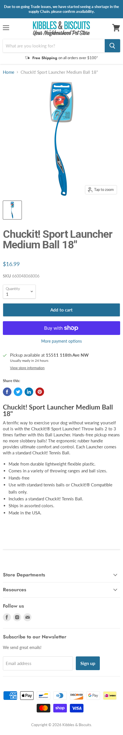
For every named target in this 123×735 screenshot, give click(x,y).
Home (8, 72)
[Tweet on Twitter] (18, 392)
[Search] (112, 45)
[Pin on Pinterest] (39, 392)
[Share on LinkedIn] (29, 392)
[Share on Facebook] (7, 392)
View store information (27, 368)
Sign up (87, 663)
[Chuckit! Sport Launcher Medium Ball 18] (12, 210)
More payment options (61, 341)
